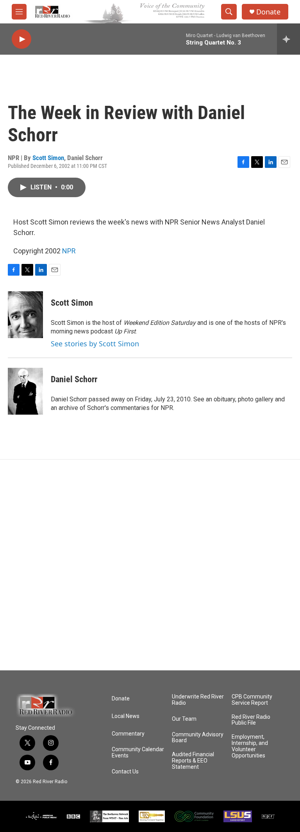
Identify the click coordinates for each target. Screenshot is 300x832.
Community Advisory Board (197, 738)
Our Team (184, 719)
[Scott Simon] (25, 314)
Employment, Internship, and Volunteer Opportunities (250, 746)
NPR (69, 251)
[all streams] (288, 39)
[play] (21, 39)
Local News (125, 716)
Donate (268, 12)
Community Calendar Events (138, 752)
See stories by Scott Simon (95, 343)
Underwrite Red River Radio (198, 700)
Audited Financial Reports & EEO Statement (193, 761)
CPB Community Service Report (252, 700)
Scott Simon (48, 158)
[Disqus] (150, 565)
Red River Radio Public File (251, 720)
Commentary (128, 734)
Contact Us (125, 772)
